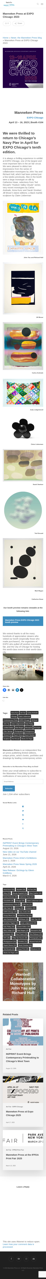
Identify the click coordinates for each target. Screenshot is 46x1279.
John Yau (7, 724)
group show (9, 915)
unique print (23, 949)
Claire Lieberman (24, 716)
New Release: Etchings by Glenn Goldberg (18, 871)
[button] (42, 4)
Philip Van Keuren (19, 938)
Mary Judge (9, 930)
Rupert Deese (18, 735)
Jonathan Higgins (11, 923)
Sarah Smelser (30, 735)
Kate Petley (29, 724)
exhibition (31, 908)
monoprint (28, 727)
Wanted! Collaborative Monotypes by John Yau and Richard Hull (23, 981)
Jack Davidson (10, 919)
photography (18, 731)
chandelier (8, 900)
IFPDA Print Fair (25, 915)
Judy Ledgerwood (18, 724)
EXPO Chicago (35, 117)
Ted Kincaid (16, 739)
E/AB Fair (27, 904)
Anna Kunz (15, 713)
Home (5, 38)
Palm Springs (8, 731)
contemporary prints (11, 720)
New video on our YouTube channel (19, 852)
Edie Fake (8, 908)
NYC (7, 938)
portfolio (22, 941)
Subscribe (9, 788)
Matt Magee (19, 727)
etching (19, 908)
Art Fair (22, 713)
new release (36, 934)
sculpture (7, 739)
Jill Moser (34, 720)
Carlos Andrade (32, 713)
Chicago (14, 716)
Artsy (7, 893)
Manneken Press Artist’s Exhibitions (20, 858)
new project (21, 934)
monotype (37, 727)
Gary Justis (24, 912)
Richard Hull (8, 735)
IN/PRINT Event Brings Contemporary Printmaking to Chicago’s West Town (21, 844)
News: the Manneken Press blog (26, 38)
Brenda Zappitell (20, 893)
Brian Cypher (35, 893)
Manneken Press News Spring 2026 (20, 864)
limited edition (8, 727)
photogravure (29, 731)
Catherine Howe (27, 897)
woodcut (35, 949)
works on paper (27, 739)
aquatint (21, 889)
